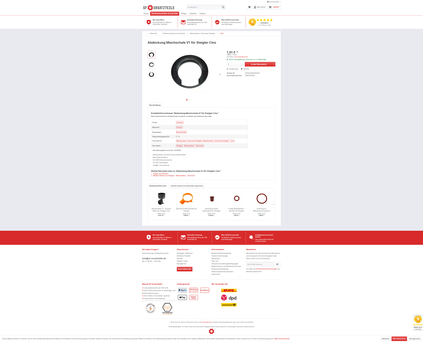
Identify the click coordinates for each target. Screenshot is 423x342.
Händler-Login (182, 261)
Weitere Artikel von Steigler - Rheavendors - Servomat (174, 175)
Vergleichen (233, 69)
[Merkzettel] (249, 7)
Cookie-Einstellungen (220, 256)
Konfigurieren (414, 339)
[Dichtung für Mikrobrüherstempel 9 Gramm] (262, 199)
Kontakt (180, 258)
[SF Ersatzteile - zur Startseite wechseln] (159, 7)
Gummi (179, 127)
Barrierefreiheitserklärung (221, 253)
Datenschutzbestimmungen (266, 269)
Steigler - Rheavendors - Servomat (190, 146)
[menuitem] (206, 7)
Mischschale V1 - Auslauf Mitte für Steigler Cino (161, 210)
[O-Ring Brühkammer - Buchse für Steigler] (237, 199)
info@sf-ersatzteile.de (154, 258)
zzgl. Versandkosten (241, 57)
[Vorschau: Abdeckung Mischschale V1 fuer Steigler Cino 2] (151, 74)
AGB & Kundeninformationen (222, 272)
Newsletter (216, 258)
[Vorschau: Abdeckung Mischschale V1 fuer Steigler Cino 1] (151, 64)
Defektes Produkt (183, 256)
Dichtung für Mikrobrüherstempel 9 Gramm (261, 210)
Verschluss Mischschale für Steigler (186, 210)
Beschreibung (154, 105)
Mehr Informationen (282, 339)
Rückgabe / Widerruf (185, 253)
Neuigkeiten (181, 264)
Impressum (216, 274)
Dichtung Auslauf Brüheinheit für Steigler (211, 210)
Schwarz (180, 122)
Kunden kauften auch (157, 186)
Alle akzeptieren (399, 339)
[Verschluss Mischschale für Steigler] (186, 199)
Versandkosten (207, 322)
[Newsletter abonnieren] (277, 264)
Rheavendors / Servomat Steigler (189, 141)
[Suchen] (223, 7)
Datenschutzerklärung (220, 269)
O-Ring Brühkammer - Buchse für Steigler (236, 210)
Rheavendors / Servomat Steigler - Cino (219, 141)
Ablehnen (385, 339)
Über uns (215, 261)
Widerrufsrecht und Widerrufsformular (226, 266)
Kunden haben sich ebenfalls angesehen (187, 186)
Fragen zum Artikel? (160, 174)
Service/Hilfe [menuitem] (274, 2)
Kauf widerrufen (184, 269)
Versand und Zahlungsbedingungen (225, 264)
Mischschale (181, 132)
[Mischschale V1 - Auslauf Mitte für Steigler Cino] (161, 199)
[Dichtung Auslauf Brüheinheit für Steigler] (211, 199)
